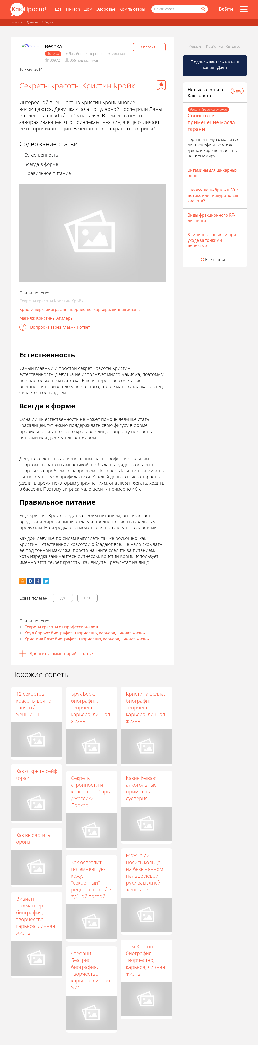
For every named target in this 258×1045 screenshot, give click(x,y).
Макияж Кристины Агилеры (46, 318)
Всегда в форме (41, 164)
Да (62, 597)
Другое (48, 22)
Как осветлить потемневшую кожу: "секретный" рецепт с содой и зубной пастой (91, 879)
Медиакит (196, 46)
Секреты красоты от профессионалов (61, 627)
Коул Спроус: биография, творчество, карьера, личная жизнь (84, 633)
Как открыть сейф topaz (36, 774)
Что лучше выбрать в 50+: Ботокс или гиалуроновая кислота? (213, 195)
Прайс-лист (214, 46)
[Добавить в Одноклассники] (22, 581)
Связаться (233, 46)
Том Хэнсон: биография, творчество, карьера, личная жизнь (145, 960)
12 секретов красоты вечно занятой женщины (33, 704)
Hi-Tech (73, 9)
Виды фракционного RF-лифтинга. (211, 217)
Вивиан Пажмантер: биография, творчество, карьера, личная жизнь (35, 915)
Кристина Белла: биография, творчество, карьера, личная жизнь (145, 707)
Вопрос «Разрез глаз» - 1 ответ (60, 327)
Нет (87, 597)
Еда (58, 9)
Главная (16, 22)
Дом (88, 9)
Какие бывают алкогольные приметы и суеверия (142, 788)
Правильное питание (47, 173)
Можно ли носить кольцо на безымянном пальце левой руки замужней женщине (144, 872)
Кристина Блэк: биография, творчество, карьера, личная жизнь (86, 639)
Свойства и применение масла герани (211, 122)
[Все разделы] (244, 9)
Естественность (41, 155)
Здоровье (105, 9)
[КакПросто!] (28, 9)
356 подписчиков (84, 60)
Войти (226, 9)
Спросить (149, 47)
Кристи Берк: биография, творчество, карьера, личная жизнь (79, 309)
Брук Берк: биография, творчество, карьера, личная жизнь (90, 707)
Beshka (53, 46)
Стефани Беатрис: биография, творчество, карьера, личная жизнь (90, 970)
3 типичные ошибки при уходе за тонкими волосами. (212, 240)
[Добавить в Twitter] (46, 581)
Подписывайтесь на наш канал (215, 64)
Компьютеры (132, 9)
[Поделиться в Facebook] (38, 581)
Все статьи (215, 259)
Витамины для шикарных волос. (212, 172)
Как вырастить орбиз (33, 838)
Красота (33, 22)
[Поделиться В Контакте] (30, 581)
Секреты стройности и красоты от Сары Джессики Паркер (91, 791)
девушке (128, 419)
